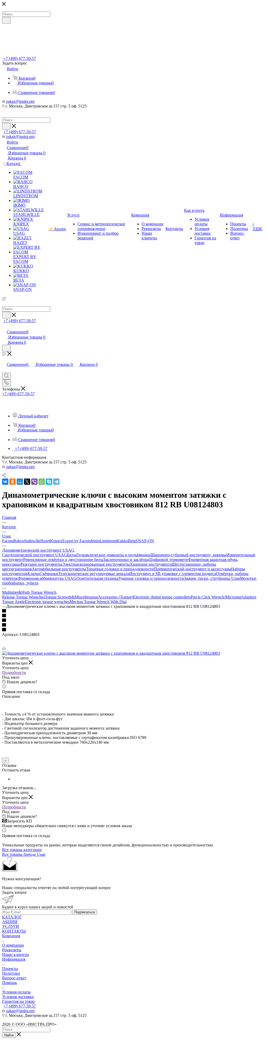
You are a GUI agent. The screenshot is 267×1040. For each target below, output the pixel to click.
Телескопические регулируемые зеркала (93, 573)
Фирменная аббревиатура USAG (47, 578)
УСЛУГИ (10, 926)
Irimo (95, 541)
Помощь (9, 982)
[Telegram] (56, 481)
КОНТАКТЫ (14, 931)
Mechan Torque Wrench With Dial (98, 601)
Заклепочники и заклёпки (126, 559)
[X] (27, 481)
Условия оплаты (16, 992)
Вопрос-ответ (14, 978)
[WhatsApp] (42, 481)
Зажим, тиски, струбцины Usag (212, 578)
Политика (11, 973)
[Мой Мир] (20, 481)
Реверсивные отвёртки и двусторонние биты (63, 559)
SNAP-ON (145, 541)
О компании (13, 945)
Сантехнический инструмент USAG (34, 555)
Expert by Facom (76, 541)
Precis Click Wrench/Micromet (216, 597)
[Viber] (34, 481)
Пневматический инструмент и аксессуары (192, 569)
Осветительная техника (97, 578)
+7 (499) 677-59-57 (19, 58)
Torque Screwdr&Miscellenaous (71, 597)
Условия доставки (18, 996)
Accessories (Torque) (115, 597)
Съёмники (49, 573)
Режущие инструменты (41, 564)
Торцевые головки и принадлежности (120, 569)
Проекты (10, 968)
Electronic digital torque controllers (162, 597)
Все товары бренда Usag (23, 854)
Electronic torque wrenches (47, 601)
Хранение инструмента (151, 564)
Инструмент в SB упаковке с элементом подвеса (172, 573)
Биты (71, 555)
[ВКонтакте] (5, 481)
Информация (13, 959)
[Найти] (6, 20)
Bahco (18, 541)
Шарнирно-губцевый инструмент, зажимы (188, 555)
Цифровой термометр (168, 559)
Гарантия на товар (18, 1001)
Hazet (45, 541)
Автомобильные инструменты (59, 569)
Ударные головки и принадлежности (151, 578)
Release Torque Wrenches (23, 597)
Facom (7, 541)
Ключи (33, 573)
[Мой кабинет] (4, 326)
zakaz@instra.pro (20, 101)
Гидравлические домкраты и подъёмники (113, 555)
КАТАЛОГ (12, 917)
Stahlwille (32, 541)
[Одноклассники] (12, 481)
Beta (132, 541)
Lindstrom (108, 541)
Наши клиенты (15, 954)
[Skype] (49, 481)
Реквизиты (11, 950)
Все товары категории (22, 849)
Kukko (122, 541)
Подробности (14, 672)
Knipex (56, 541)
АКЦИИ (9, 922)
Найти (9, 1035)
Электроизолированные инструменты (96, 564)
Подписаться (84, 912)
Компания (11, 936)
